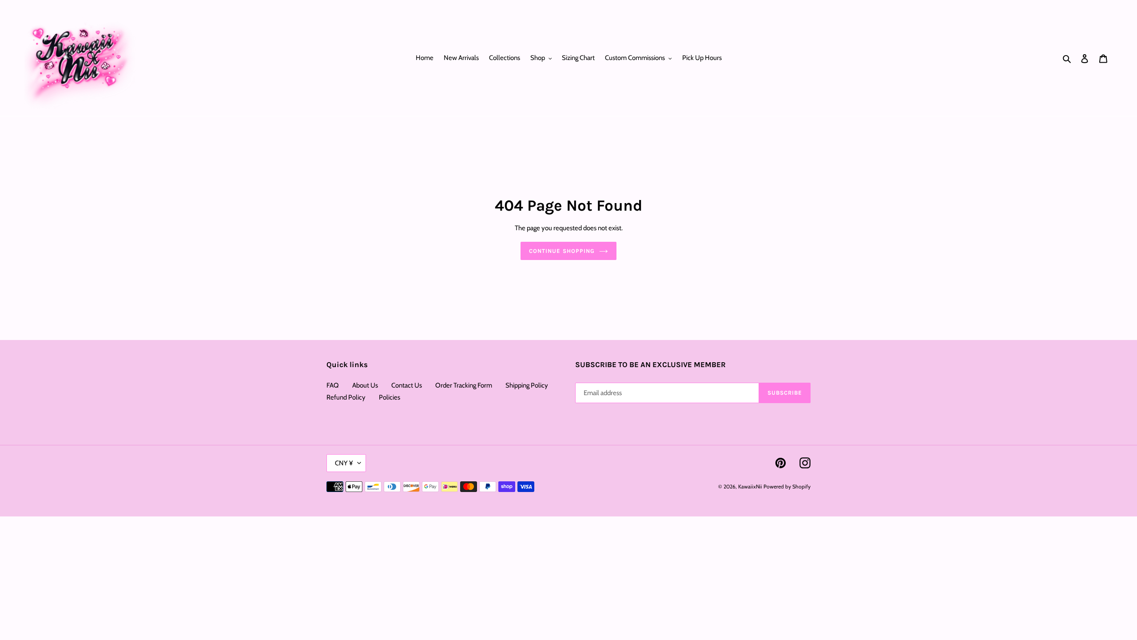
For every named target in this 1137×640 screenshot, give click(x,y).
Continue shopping (562, 251)
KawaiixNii (750, 486)
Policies (389, 397)
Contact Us (406, 385)
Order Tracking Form (463, 385)
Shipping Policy (526, 385)
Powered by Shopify (787, 486)
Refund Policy (346, 397)
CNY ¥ (344, 463)
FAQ (332, 385)
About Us (365, 385)
